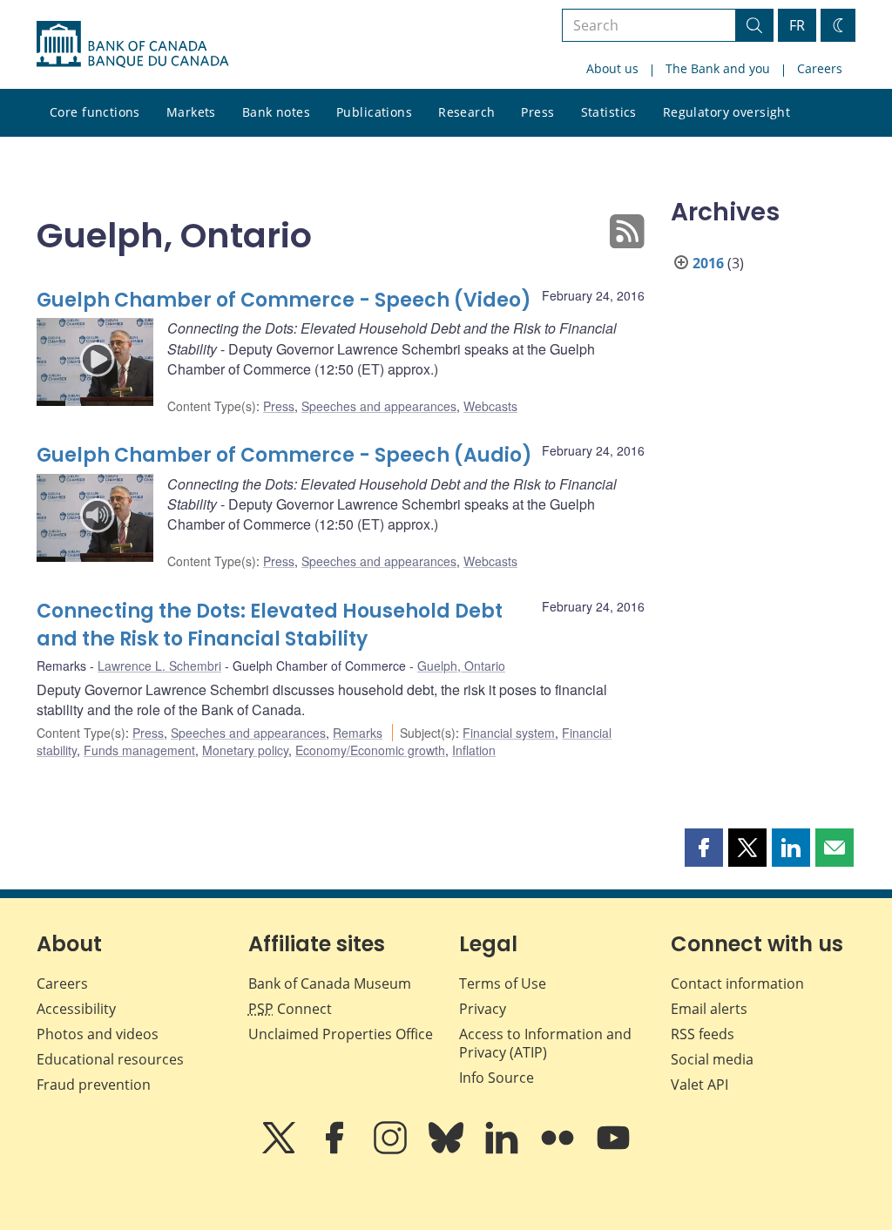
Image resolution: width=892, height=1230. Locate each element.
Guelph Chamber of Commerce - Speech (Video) (284, 300)
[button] (704, 847)
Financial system (509, 732)
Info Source (496, 1077)
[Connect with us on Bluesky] (448, 1149)
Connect (290, 1008)
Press (537, 112)
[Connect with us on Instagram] (392, 1149)
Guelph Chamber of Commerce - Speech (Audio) (284, 455)
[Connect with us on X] (280, 1149)
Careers (819, 68)
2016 (708, 263)
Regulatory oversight (726, 112)
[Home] (132, 44)
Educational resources (110, 1059)
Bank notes (276, 112)
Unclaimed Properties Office (340, 1034)
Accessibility (76, 1008)
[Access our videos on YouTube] (613, 1149)
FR (797, 25)
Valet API (699, 1084)
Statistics (609, 112)
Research (466, 112)
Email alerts (709, 1008)
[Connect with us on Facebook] (336, 1149)
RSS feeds (702, 1034)
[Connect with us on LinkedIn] (503, 1149)
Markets (191, 112)
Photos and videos (98, 1034)
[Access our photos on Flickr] (559, 1149)
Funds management (139, 750)
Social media (712, 1059)
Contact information (737, 983)
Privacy (482, 1008)
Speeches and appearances (378, 406)
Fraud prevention (94, 1084)
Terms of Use (502, 983)
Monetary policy (245, 750)
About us (612, 68)
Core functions (95, 112)
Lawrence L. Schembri (159, 665)
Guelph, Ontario (461, 665)
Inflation (474, 750)
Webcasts (490, 406)
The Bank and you (718, 68)
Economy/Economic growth (370, 750)
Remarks (357, 732)
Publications (374, 112)
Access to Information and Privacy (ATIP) (545, 1043)
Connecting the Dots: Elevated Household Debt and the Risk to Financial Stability (270, 625)
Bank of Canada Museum (329, 983)
